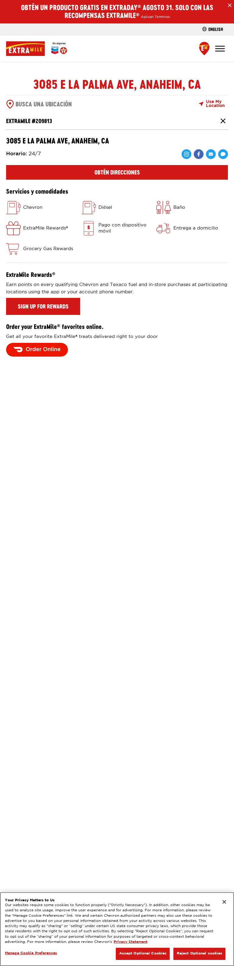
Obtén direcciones (117, 172)
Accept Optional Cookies (143, 953)
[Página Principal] (36, 48)
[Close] (224, 902)
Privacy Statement (130, 942)
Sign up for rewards (43, 306)
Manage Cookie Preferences (31, 953)
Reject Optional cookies (199, 953)
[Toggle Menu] (220, 48)
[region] (117, 929)
